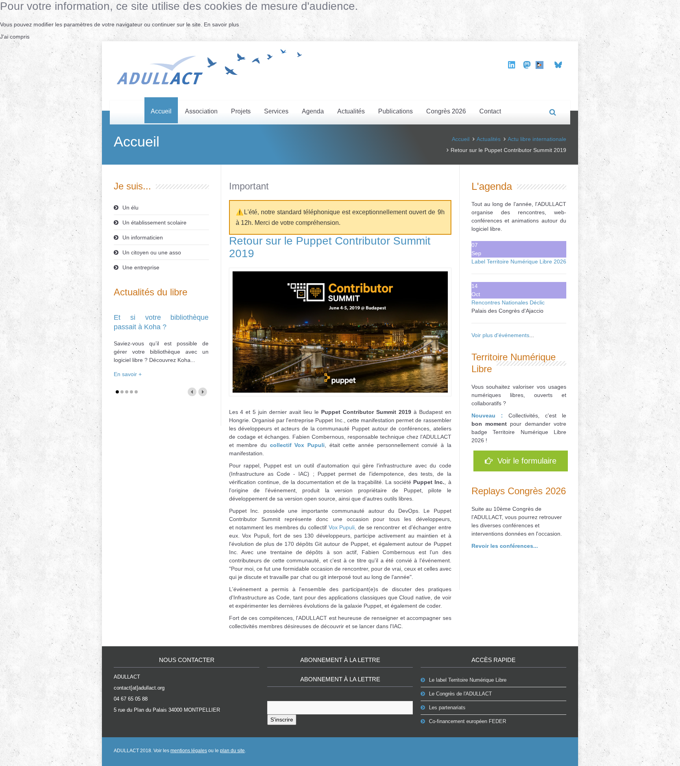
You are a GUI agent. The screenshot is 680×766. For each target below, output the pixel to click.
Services (276, 111)
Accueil (161, 111)
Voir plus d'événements (500, 335)
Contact (490, 111)
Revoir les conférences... (504, 546)
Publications (395, 111)
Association (201, 111)
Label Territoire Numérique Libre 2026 (518, 261)
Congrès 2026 (446, 111)
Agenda (313, 111)
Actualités (351, 111)
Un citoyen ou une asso (151, 252)
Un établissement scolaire (154, 222)
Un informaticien (142, 237)
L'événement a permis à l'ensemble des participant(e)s (305, 589)
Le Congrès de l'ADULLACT (460, 694)
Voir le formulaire (524, 460)
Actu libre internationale (537, 139)
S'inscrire (281, 719)
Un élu (130, 207)
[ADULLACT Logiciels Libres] (212, 65)
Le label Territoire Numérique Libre (467, 680)
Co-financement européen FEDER (467, 721)
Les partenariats (447, 707)
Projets (241, 111)
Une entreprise (140, 267)
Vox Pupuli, (343, 527)
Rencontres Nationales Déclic (508, 302)
